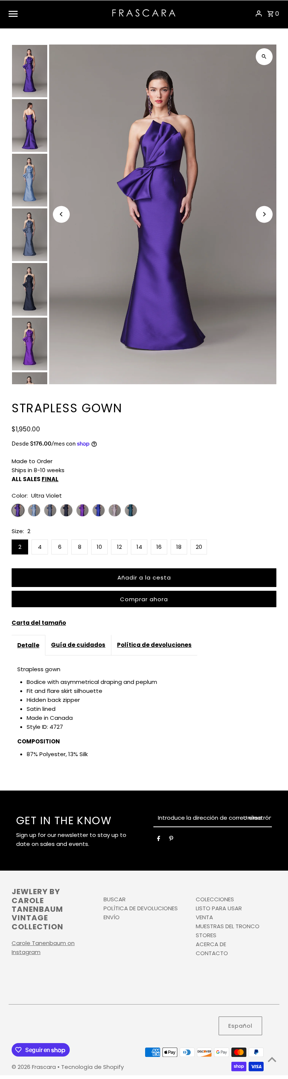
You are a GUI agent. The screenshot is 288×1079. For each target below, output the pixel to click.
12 (119, 547)
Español (240, 1026)
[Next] (264, 214)
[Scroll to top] (272, 1059)
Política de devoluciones (154, 645)
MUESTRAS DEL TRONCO (228, 926)
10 (99, 547)
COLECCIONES (215, 899)
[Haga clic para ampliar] (264, 56)
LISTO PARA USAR (219, 908)
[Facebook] (158, 839)
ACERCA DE (211, 944)
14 (139, 547)
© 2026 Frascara (34, 1067)
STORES (206, 935)
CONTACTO (212, 953)
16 (159, 547)
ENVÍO (112, 917)
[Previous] (61, 214)
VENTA (204, 917)
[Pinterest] (171, 839)
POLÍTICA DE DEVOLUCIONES (141, 908)
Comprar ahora (144, 599)
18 (179, 547)
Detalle (28, 645)
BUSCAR (115, 899)
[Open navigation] (57, 13)
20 (199, 547)
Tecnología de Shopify (92, 1067)
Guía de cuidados (78, 645)
